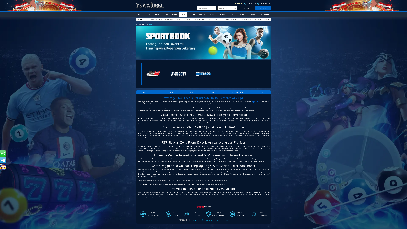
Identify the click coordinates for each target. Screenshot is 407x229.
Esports (192, 14)
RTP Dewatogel (169, 92)
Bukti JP (192, 92)
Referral (243, 14)
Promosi (253, 14)
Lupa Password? (265, 3)
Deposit (223, 14)
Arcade (212, 14)
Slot (148, 14)
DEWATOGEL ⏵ (142, 24)
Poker (174, 14)
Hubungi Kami (251, 3)
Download (265, 14)
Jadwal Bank (147, 92)
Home (140, 14)
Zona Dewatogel (259, 92)
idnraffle (202, 14)
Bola (183, 14)
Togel (156, 14)
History (233, 14)
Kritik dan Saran (237, 92)
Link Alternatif (215, 92)
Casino (165, 14)
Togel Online (256, 102)
